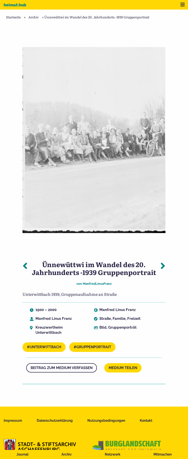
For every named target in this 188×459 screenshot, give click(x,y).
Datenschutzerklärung (55, 420)
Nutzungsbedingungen (106, 420)
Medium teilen (123, 368)
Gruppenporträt (122, 327)
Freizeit (134, 318)
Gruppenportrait (93, 347)
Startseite (13, 17)
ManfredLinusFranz (97, 283)
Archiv (66, 454)
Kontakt (146, 420)
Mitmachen (162, 454)
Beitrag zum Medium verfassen (62, 368)
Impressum (13, 420)
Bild (102, 327)
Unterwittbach (45, 347)
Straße (105, 318)
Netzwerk (112, 454)
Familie (119, 318)
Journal (22, 454)
